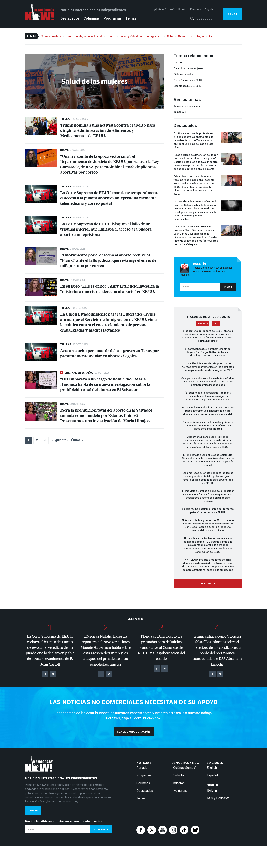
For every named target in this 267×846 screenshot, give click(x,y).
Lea (216, 323)
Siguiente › (60, 440)
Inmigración (154, 36)
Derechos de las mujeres (188, 68)
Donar (232, 14)
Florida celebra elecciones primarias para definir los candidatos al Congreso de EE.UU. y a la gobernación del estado (161, 647)
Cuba (170, 36)
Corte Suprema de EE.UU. (188, 80)
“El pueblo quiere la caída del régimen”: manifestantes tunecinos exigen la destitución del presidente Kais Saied (208, 396)
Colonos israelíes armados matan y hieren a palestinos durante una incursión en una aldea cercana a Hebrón (208, 425)
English (209, 9)
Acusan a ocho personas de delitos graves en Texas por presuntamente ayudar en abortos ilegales (109, 353)
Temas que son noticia (187, 106)
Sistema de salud (184, 74)
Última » (77, 440)
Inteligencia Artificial (88, 36)
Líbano (111, 36)
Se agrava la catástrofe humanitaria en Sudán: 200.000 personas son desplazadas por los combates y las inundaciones (207, 381)
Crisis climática (51, 36)
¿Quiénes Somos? (164, 9)
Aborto (213, 36)
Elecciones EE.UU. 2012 (187, 85)
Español (212, 775)
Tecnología (196, 36)
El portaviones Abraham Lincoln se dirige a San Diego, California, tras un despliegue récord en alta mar (208, 352)
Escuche (202, 323)
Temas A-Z (180, 112)
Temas (130, 18)
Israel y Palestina (131, 36)
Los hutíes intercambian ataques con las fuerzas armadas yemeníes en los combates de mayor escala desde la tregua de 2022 (208, 367)
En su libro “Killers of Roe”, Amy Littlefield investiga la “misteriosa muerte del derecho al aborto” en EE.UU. (109, 288)
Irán (68, 36)
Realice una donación (133, 731)
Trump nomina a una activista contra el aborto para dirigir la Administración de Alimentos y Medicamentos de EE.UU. (107, 130)
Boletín (182, 9)
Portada (141, 768)
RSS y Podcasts (218, 798)
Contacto (178, 775)
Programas (113, 18)
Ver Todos (207, 583)
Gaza (181, 36)
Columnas (91, 18)
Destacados (70, 18)
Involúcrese (180, 791)
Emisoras (195, 9)
